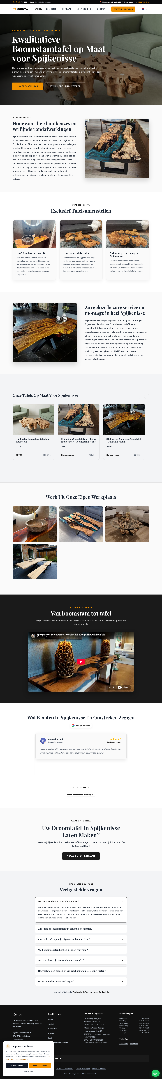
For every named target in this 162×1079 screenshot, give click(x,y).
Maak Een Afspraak (27, 86)
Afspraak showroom (123, 9)
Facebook (123, 1043)
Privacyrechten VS (99, 1069)
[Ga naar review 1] (73, 787)
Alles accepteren (40, 1065)
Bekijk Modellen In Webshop (65, 86)
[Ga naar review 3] (81, 787)
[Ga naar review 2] (77, 787)
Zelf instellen (28, 1071)
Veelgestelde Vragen (82, 992)
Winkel (38, 9)
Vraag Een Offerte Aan (81, 856)
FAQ (50, 1038)
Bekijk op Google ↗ (114, 742)
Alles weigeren (17, 1065)
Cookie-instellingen (83, 1069)
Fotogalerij (52, 1029)
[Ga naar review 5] (88, 787)
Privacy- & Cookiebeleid (64, 1069)
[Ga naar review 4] (85, 787)
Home (50, 1019)
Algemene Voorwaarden (58, 1042)
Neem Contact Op (101, 992)
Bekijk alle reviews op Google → (81, 794)
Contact (101, 9)
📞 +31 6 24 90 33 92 (142, 2)
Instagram (134, 1043)
